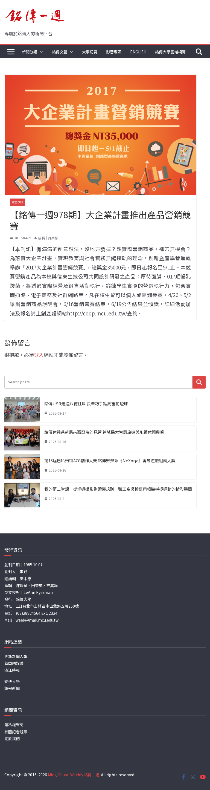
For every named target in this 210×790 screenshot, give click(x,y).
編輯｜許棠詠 (48, 237)
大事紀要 (89, 51)
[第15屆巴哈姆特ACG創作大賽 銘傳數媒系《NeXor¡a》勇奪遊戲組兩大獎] (22, 466)
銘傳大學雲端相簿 (170, 51)
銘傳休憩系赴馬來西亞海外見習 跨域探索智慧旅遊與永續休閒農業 (104, 432)
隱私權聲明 (14, 724)
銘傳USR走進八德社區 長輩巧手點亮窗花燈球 (86, 403)
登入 (39, 354)
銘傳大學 (12, 681)
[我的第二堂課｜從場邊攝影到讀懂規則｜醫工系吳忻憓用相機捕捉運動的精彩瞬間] (22, 495)
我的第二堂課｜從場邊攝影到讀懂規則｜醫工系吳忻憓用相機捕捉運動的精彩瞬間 (118, 489)
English (138, 51)
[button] (40, 52)
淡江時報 (12, 670)
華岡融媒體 (14, 663)
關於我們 (12, 738)
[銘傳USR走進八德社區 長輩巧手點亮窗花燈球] (22, 410)
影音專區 (113, 51)
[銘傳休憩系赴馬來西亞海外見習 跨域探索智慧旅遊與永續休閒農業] (22, 438)
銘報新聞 (12, 688)
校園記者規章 (15, 731)
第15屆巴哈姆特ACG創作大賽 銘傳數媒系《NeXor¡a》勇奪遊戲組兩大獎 (109, 460)
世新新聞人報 (15, 656)
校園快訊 (17, 202)
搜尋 (199, 382)
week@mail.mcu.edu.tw (37, 620)
